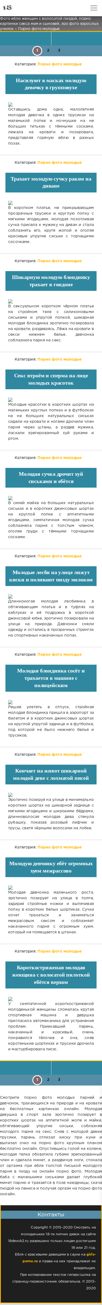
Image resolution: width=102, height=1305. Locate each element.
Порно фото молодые (60, 64)
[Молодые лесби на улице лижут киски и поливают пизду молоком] (51, 596)
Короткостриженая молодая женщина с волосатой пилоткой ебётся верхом (51, 974)
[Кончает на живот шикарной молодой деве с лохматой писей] (51, 795)
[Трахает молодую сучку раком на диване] (51, 203)
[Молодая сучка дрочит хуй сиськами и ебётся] (51, 498)
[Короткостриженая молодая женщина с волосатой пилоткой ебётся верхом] (51, 999)
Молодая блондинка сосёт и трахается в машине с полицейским (51, 678)
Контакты (51, 1214)
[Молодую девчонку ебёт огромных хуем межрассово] (51, 887)
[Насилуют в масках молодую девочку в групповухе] (51, 104)
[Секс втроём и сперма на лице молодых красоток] (51, 400)
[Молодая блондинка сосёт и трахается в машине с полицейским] (51, 702)
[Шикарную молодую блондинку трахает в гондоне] (51, 301)
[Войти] (24, 8)
